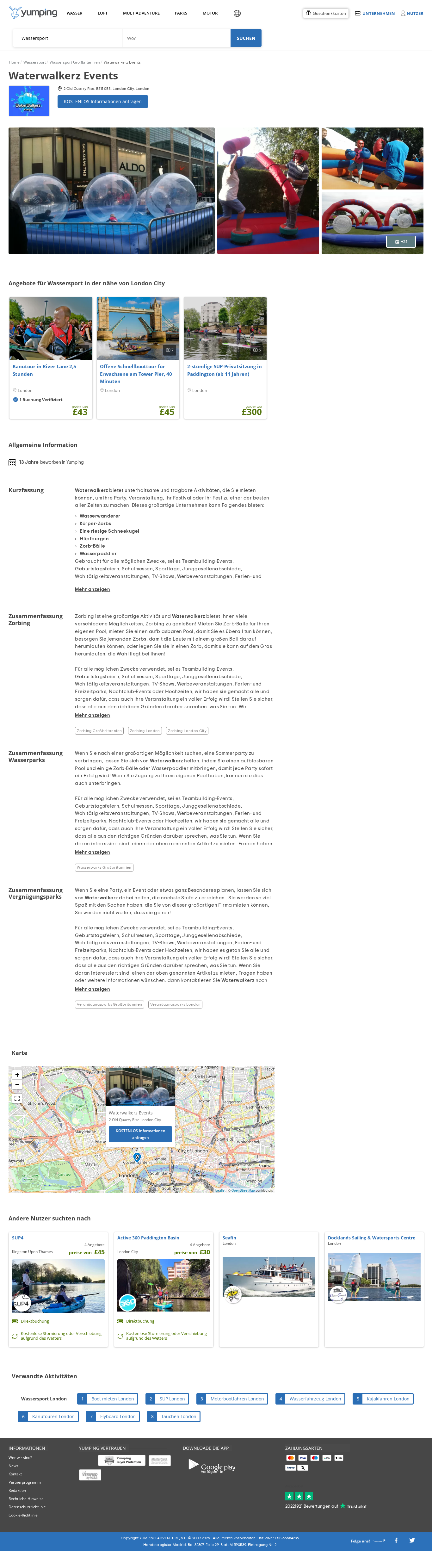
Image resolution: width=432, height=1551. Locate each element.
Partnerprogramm (25, 1482)
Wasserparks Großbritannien (104, 867)
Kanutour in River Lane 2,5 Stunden (44, 370)
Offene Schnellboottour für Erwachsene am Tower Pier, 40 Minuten (136, 374)
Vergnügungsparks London (175, 1004)
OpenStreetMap (243, 1190)
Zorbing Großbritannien (99, 731)
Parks (181, 13)
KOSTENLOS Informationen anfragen (103, 101)
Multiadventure (140, 13)
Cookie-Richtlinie (23, 1515)
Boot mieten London (112, 1399)
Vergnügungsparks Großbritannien (109, 1004)
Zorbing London (145, 731)
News (13, 1465)
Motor (210, 13)
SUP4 (17, 1237)
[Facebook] (395, 1542)
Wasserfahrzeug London (315, 1399)
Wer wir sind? (20, 1457)
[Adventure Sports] (33, 12)
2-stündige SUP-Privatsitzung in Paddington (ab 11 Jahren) (224, 370)
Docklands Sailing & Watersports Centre (371, 1237)
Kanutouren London (53, 1416)
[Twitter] (412, 1542)
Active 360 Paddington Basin (148, 1237)
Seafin (229, 1237)
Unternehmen (378, 13)
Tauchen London (178, 1416)
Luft (103, 13)
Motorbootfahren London (237, 1399)
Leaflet (220, 1190)
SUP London (172, 1399)
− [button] (17, 1084)
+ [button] (17, 1075)
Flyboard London (118, 1416)
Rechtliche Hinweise (26, 1498)
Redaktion (17, 1490)
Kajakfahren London (388, 1399)
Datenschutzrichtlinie (27, 1507)
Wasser (74, 13)
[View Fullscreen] (17, 1098)
